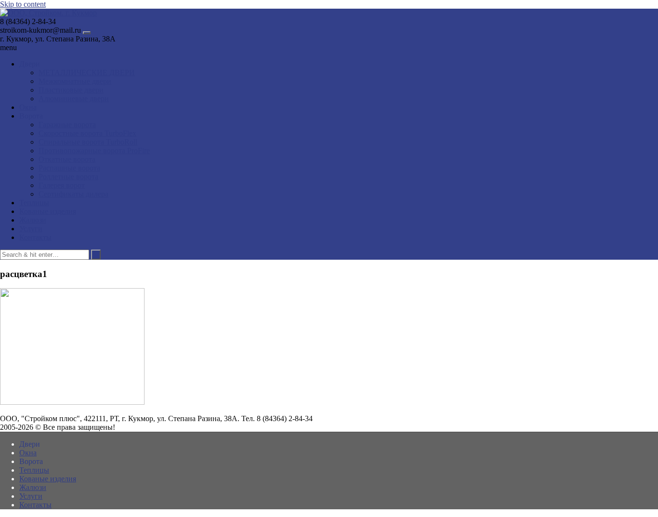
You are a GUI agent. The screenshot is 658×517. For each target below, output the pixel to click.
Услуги (30, 229)
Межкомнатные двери (75, 81)
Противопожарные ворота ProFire (94, 150)
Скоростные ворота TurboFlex (87, 133)
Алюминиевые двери (74, 98)
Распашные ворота (69, 168)
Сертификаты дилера (73, 194)
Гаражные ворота (67, 124)
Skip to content (23, 4)
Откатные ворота (67, 159)
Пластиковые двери (71, 90)
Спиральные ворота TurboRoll (88, 142)
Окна (28, 107)
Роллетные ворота (68, 176)
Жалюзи (32, 220)
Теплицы (34, 203)
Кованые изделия (47, 211)
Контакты (35, 237)
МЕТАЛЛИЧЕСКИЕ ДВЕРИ (87, 72)
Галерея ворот (62, 185)
